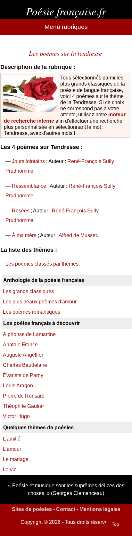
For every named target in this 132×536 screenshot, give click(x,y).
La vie (10, 469)
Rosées (20, 210)
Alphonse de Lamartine (29, 334)
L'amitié (12, 438)
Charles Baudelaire (25, 365)
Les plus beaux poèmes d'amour (40, 301)
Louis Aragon (18, 385)
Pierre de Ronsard (24, 396)
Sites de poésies (32, 509)
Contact (65, 509)
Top (115, 524)
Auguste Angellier (23, 355)
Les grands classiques (28, 291)
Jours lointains (28, 161)
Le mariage (16, 459)
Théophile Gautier (23, 406)
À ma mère (24, 235)
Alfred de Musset (78, 235)
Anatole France (20, 344)
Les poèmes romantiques (31, 312)
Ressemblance (29, 186)
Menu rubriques (66, 26)
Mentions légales (99, 509)
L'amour (12, 449)
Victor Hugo (16, 416)
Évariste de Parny (23, 375)
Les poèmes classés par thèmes (41, 264)
